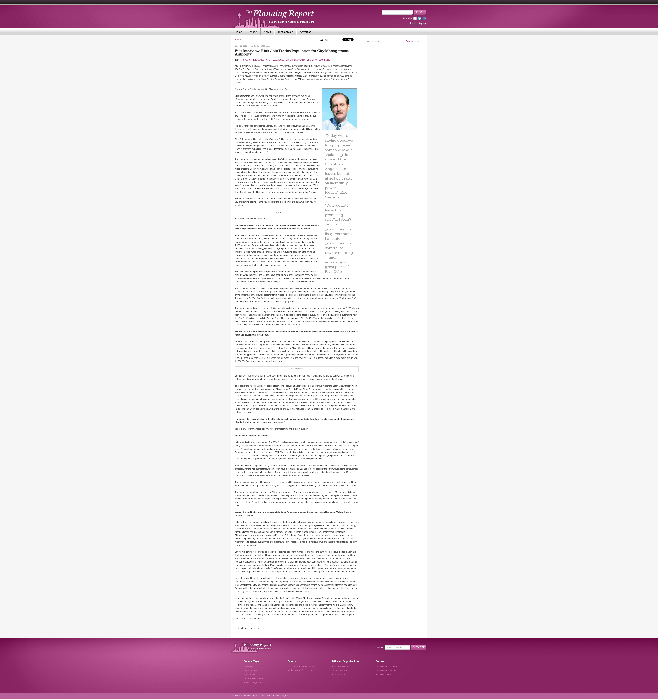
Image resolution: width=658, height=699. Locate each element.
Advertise (305, 32)
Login (413, 23)
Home (238, 32)
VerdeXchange (338, 674)
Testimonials (285, 32)
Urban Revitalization (253, 678)
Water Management (253, 682)
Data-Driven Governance (318, 60)
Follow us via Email (385, 674)
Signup (422, 23)
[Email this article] (326, 40)
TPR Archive (249, 667)
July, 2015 (261, 46)
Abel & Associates (340, 667)
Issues (253, 32)
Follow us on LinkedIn (386, 671)
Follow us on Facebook (386, 667)
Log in (239, 628)
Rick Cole (247, 60)
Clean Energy (250, 671)
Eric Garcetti (259, 60)
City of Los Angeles (275, 60)
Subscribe (378, 647)
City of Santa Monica (295, 60)
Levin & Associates (340, 671)
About (267, 32)
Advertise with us (412, 41)
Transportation (250, 674)
